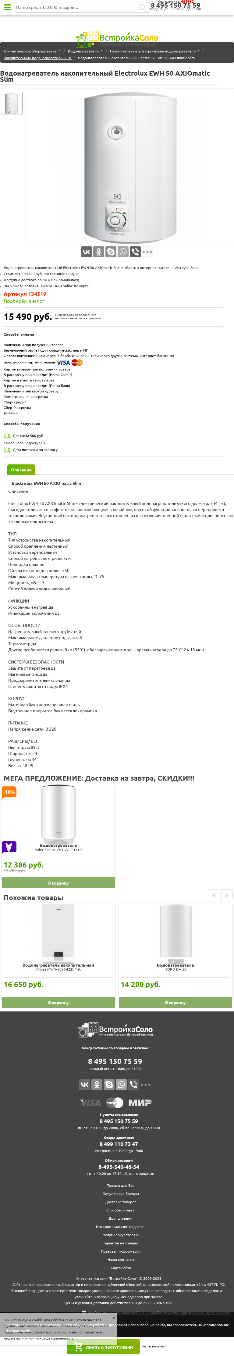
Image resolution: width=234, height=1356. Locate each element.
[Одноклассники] (98, 251)
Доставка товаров (120, 1202)
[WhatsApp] (123, 251)
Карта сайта (121, 1268)
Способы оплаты (120, 1210)
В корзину (58, 883)
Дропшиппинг (120, 1218)
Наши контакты (121, 1259)
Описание (21, 469)
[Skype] (110, 251)
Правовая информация (121, 1251)
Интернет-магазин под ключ (120, 1227)
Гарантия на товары (121, 1243)
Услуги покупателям (120, 1235)
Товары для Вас (120, 1185)
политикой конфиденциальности (44, 1338)
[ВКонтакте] (86, 251)
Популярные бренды (121, 1194)
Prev (213, 895)
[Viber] (135, 251)
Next (227, 895)
